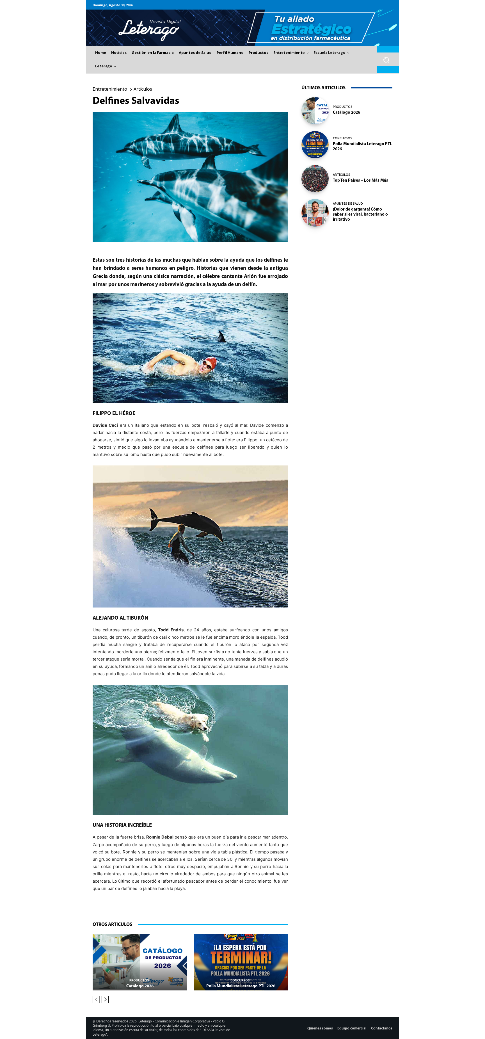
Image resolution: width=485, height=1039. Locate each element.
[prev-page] (96, 999)
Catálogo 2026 (140, 986)
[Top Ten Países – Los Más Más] (315, 178)
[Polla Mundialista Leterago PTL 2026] (241, 962)
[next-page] (105, 999)
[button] (386, 60)
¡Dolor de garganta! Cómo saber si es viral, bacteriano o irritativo (360, 214)
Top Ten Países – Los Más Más (360, 181)
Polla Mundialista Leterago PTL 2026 (240, 986)
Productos (139, 980)
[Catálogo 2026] (140, 962)
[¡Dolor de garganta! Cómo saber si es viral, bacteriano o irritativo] (315, 212)
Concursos (240, 980)
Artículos (143, 89)
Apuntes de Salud (348, 203)
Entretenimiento (110, 89)
